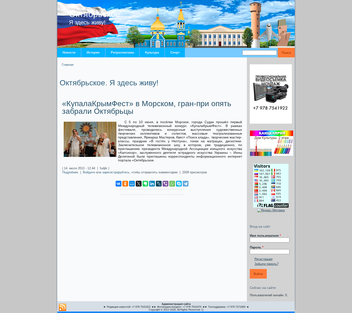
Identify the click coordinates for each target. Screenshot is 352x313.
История (93, 52)
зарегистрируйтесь (116, 172)
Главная (68, 64)
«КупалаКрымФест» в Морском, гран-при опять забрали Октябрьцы (146, 107)
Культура (152, 52)
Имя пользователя (265, 235)
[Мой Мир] (132, 184)
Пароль (256, 247)
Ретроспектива (122, 52)
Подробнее (70, 172)
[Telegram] (185, 184)
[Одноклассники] (125, 184)
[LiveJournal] (159, 184)
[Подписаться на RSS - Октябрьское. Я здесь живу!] (62, 307)
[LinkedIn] (152, 184)
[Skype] (179, 184)
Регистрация (264, 259)
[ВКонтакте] (118, 184)
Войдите (89, 172)
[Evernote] (145, 184)
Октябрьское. (96, 14)
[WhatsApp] (172, 184)
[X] (139, 184)
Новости (68, 52)
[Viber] (165, 184)
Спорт (175, 52)
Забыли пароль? (266, 264)
